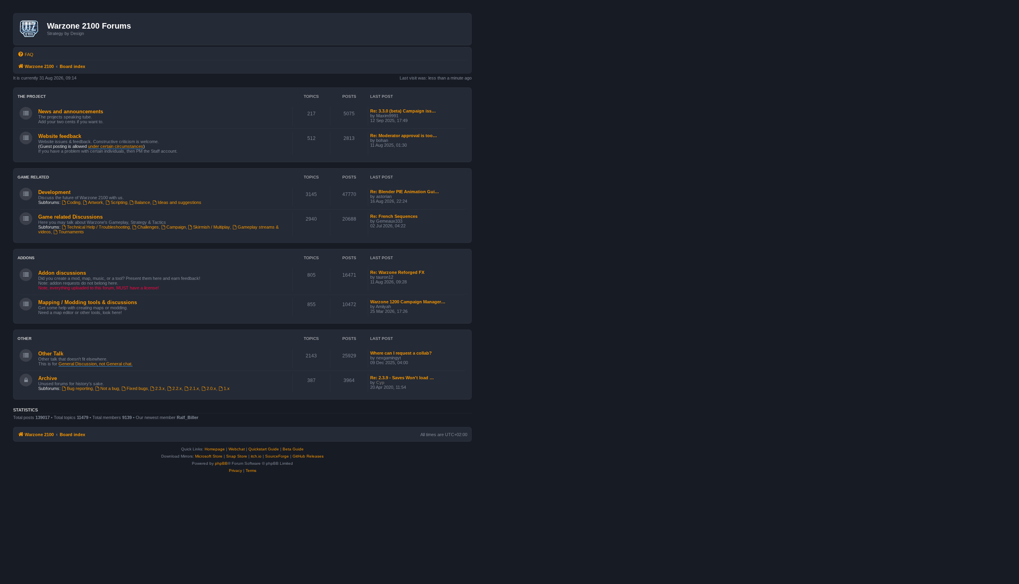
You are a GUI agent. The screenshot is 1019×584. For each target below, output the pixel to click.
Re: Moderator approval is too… (403, 135)
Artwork (95, 202)
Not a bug (109, 388)
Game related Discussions (70, 217)
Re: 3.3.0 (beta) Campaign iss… (403, 111)
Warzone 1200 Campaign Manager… (407, 301)
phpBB (221, 463)
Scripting (119, 202)
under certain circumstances (115, 146)
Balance (142, 202)
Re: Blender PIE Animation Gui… (404, 191)
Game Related (33, 177)
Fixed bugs (137, 388)
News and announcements (70, 111)
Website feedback (59, 136)
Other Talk (50, 354)
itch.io (256, 456)
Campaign (176, 227)
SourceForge (277, 456)
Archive (47, 378)
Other (24, 338)
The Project (32, 96)
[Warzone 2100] (31, 29)
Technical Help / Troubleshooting (98, 227)
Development (54, 192)
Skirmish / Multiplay (211, 227)
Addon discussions (62, 273)
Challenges (148, 227)
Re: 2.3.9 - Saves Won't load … (402, 377)
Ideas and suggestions (179, 202)
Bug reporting (80, 388)
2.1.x (194, 388)
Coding (73, 202)
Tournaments (71, 231)
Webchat (236, 449)
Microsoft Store (209, 456)
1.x (227, 388)
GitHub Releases (308, 456)
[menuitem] (25, 54)
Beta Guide (293, 449)
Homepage (215, 449)
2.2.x (177, 388)
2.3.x (160, 388)
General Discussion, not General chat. (96, 363)
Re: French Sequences (394, 216)
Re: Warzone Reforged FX (397, 272)
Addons (26, 258)
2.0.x (211, 388)
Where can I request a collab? (401, 353)
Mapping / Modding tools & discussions (87, 302)
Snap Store (236, 456)
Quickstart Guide (263, 449)
